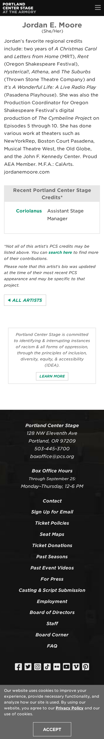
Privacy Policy (69, 708)
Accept (52, 729)
